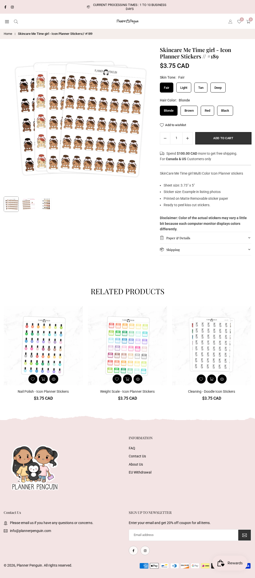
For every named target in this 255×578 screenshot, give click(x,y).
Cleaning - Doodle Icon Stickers (211, 391)
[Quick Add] (211, 379)
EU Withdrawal (140, 472)
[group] (77, 120)
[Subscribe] (244, 535)
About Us (136, 464)
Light (183, 88)
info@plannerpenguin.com (30, 531)
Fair (166, 88)
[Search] (15, 21)
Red (207, 110)
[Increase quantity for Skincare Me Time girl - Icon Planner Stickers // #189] (187, 138)
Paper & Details (178, 238)
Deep (218, 88)
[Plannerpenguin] (128, 21)
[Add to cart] (43, 379)
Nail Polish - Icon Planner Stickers (43, 391)
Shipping (173, 249)
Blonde (169, 110)
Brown (189, 110)
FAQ (132, 448)
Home (8, 34)
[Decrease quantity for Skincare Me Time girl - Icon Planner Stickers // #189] (165, 138)
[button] (6, 21)
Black (225, 110)
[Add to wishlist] (32, 379)
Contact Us (137, 456)
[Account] (230, 21)
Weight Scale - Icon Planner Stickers (127, 391)
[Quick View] (53, 379)
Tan (200, 88)
